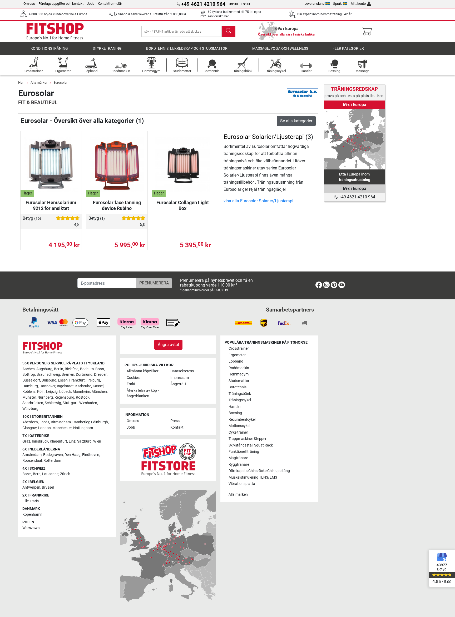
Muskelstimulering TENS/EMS (253, 477)
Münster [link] (29, 397)
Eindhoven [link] (90, 455)
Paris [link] (34, 501)
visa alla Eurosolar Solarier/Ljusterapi (258, 200)
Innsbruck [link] (40, 441)
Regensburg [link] (64, 397)
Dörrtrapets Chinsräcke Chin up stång (259, 471)
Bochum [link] (87, 369)
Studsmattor (239, 381)
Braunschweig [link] (48, 374)
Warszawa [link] (31, 528)
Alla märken (39, 82)
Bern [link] (37, 474)
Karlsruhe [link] (83, 386)
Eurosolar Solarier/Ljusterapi (264, 137)
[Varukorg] (368, 31)
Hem (21, 82)
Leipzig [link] (52, 391)
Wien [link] (97, 441)
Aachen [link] (28, 369)
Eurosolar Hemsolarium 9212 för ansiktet (51, 205)
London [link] (44, 428)
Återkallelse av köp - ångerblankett (143, 393)
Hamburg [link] (30, 386)
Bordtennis (237, 387)
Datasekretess (182, 371)
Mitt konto (358, 4)
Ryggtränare (239, 464)
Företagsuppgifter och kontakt (60, 4)
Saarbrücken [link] (32, 403)
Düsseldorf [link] (31, 380)
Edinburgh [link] (99, 422)
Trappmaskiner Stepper (247, 439)
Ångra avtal (168, 344)
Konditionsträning (49, 48)
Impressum (179, 377)
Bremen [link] (68, 374)
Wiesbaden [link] (88, 403)
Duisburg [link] (49, 380)
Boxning (235, 413)
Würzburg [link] (30, 409)
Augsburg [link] (44, 369)
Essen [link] (63, 380)
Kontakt (177, 427)
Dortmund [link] (84, 374)
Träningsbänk (240, 394)
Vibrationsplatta (242, 483)
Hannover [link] (47, 386)
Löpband (236, 361)
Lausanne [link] (50, 474)
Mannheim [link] (81, 391)
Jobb (90, 4)
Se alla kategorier (296, 120)
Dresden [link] (100, 374)
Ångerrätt (178, 384)
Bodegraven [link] (53, 455)
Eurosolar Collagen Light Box (182, 205)
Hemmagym (239, 374)
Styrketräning (107, 48)
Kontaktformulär (110, 4)
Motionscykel (239, 426)
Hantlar (235, 406)
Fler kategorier (348, 48)
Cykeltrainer (238, 432)
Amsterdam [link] (32, 455)
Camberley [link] (81, 422)
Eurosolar (60, 82)
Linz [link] (72, 441)
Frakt (131, 384)
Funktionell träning (244, 451)
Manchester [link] (62, 428)
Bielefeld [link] (71, 369)
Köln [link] (40, 391)
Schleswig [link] (53, 403)
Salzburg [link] (84, 441)
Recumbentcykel (242, 419)
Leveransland (314, 4)
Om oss (29, 4)
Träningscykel (240, 400)
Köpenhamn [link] (32, 514)
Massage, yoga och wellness (280, 48)
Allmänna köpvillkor (143, 371)
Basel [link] (26, 474)
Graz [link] (26, 441)
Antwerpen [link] (31, 487)
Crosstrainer (239, 348)
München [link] (99, 391)
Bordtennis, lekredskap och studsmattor (187, 48)
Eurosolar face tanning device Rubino (117, 205)
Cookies (133, 377)
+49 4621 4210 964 (356, 196)
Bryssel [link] (48, 487)
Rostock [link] (82, 397)
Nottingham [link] (83, 428)
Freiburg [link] (93, 380)
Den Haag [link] (73, 455)
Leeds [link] (44, 422)
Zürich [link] (65, 474)
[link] (354, 139)
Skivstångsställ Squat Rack (251, 445)
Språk (337, 4)
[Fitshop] (55, 30)
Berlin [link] (58, 369)
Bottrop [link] (28, 374)
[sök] (228, 31)
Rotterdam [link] (52, 460)
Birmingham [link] (61, 422)
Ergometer (237, 355)
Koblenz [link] (29, 391)
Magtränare (238, 458)
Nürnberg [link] (45, 397)
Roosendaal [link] (32, 460)
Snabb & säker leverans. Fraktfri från (152, 14)
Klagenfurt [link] (58, 441)
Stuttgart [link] (70, 403)
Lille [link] (25, 501)
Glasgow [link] (29, 428)
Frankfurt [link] (77, 380)
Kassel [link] (98, 386)
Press (175, 421)
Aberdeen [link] (30, 422)
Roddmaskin (239, 368)
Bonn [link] (99, 369)
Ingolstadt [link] (65, 386)
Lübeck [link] (65, 391)
